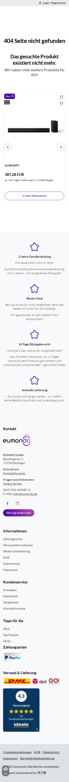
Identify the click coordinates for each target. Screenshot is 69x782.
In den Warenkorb (34, 195)
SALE (6, 628)
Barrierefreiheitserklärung (37, 758)
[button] (52, 3)
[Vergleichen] (61, 97)
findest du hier (12, 483)
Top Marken (11, 635)
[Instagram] (17, 503)
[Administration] (48, 772)
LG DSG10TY (12, 165)
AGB (6, 557)
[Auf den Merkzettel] (61, 103)
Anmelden (10, 590)
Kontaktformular (14, 473)
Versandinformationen (18, 545)
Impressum (10, 569)
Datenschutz (11, 563)
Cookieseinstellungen (17, 752)
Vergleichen (11, 602)
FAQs (7, 641)
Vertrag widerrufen (18, 512)
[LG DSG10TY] (34, 127)
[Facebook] (7, 503)
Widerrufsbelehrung (16, 551)
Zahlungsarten (12, 539)
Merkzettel (10, 596)
